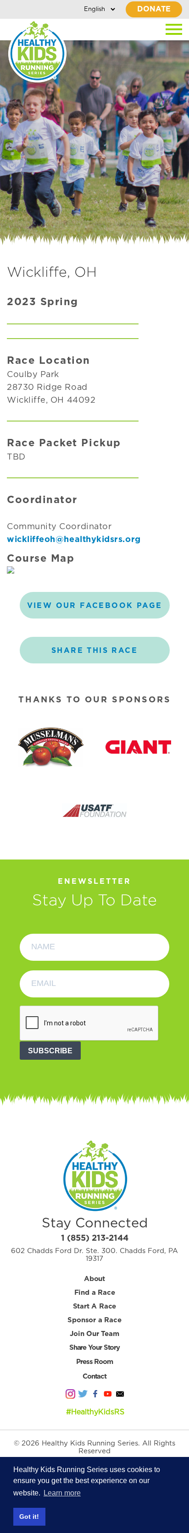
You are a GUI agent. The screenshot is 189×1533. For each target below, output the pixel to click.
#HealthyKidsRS (95, 1412)
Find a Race (94, 1292)
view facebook (94, 605)
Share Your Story (94, 1347)
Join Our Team (94, 1333)
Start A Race (95, 1306)
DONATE (154, 9)
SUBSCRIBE (50, 1051)
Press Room (94, 1361)
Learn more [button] (62, 1493)
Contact (94, 1376)
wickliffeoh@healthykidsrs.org (74, 540)
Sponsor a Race (94, 1320)
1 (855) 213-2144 (94, 1238)
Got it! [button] (29, 1516)
